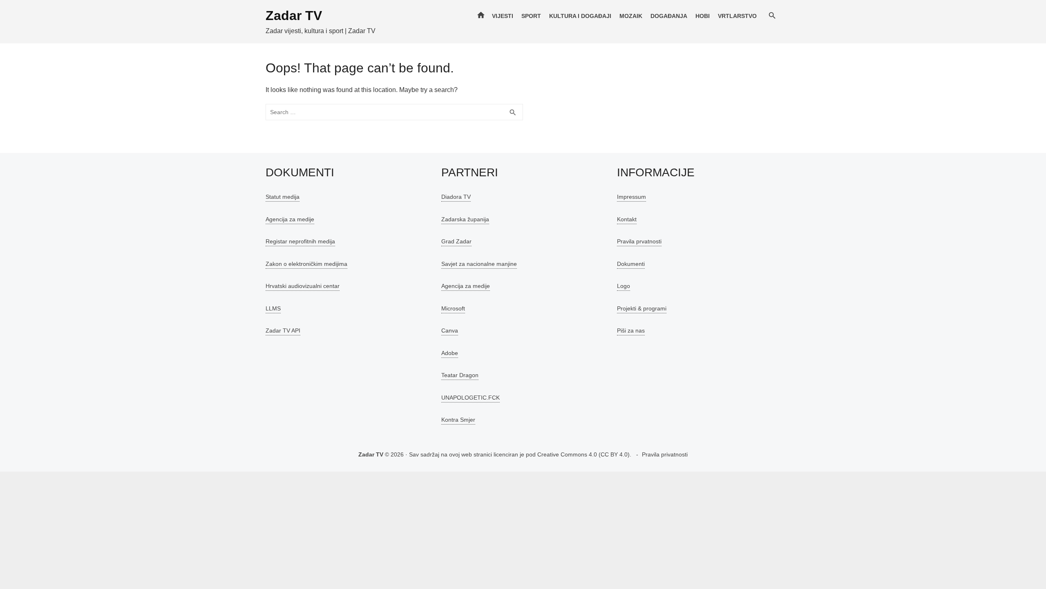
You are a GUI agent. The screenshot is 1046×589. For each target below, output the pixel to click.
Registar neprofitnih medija (300, 241)
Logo (623, 286)
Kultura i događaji (580, 16)
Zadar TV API (283, 330)
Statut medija (282, 196)
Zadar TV (294, 15)
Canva (449, 330)
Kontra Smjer (458, 419)
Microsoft (453, 308)
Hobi (702, 16)
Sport (531, 16)
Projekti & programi (641, 308)
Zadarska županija (465, 219)
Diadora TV (456, 196)
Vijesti (502, 16)
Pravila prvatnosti (639, 241)
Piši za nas (631, 330)
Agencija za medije (290, 219)
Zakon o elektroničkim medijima (306, 264)
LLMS (273, 308)
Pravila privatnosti (665, 454)
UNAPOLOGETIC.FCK (470, 397)
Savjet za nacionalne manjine (479, 264)
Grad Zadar (456, 241)
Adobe (449, 353)
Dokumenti (631, 264)
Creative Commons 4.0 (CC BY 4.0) (583, 454)
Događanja (668, 16)
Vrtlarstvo (737, 16)
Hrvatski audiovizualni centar (303, 286)
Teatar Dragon (459, 375)
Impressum (631, 196)
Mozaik (630, 16)
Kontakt (627, 219)
